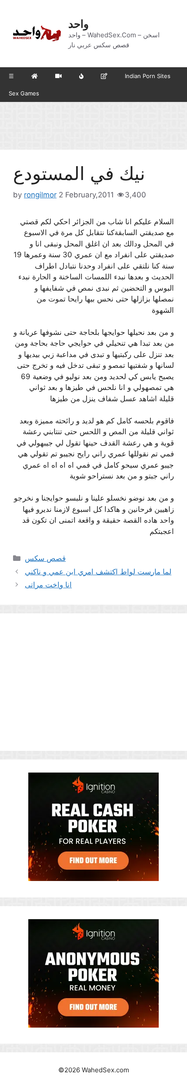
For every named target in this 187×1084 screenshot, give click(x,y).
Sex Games (24, 93)
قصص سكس (45, 558)
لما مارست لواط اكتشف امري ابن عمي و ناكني (98, 571)
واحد (78, 23)
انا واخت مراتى (48, 584)
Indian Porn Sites (147, 75)
